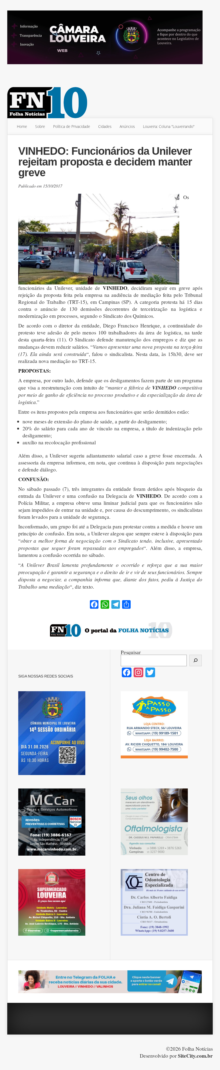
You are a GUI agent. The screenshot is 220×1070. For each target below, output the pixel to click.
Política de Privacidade (71, 126)
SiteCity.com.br (195, 1056)
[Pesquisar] (195, 660)
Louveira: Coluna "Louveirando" (169, 126)
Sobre (40, 126)
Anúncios (127, 126)
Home (22, 126)
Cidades (105, 126)
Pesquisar (131, 652)
